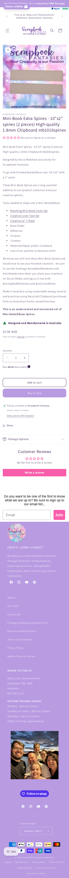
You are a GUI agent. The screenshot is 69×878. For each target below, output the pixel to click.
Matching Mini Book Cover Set (29, 210)
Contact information (45, 868)
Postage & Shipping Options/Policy (28, 622)
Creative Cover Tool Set (24, 215)
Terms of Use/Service (19, 639)
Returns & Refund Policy (21, 631)
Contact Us (13, 614)
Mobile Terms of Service (21, 656)
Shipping (20, 336)
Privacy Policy (15, 647)
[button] (7, 31)
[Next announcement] (62, 16)
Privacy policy (38, 862)
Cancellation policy (36, 873)
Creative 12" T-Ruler (22, 220)
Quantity (7, 350)
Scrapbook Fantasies (32, 857)
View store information (20, 415)
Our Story (13, 606)
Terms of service (56, 862)
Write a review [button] (34, 472)
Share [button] (9, 425)
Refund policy (22, 862)
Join (59, 515)
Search (11, 597)
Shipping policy (24, 868)
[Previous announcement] (7, 16)
